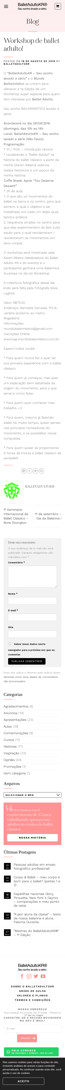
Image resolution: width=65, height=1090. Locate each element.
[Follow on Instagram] (29, 976)
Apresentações (15, 720)
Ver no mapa (35, 1015)
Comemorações (16, 733)
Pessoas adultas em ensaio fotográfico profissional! (34, 866)
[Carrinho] (58, 6)
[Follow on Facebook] (22, 976)
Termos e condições (33, 1000)
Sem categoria (15, 773)
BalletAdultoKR (17, 64)
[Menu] (6, 6)
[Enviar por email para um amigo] (41, 470)
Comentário (16, 562)
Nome (13, 593)
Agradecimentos (16, 706)
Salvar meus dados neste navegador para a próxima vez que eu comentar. (31, 649)
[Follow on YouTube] (43, 976)
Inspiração (11, 753)
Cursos (9, 740)
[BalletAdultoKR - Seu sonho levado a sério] (32, 6)
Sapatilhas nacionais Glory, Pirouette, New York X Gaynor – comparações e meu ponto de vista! (36, 899)
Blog (32, 22)
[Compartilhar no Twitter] (35, 470)
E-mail (13, 610)
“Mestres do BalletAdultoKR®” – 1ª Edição (36, 933)
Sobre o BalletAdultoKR (32, 986)
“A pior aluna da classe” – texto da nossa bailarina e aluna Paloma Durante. (37, 918)
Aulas (8, 726)
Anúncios (11, 713)
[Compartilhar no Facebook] (29, 470)
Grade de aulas (32, 990)
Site (10, 627)
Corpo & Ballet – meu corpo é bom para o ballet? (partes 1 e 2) (37, 881)
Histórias (10, 746)
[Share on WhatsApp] (23, 470)
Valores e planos (32, 995)
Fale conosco (32, 1051)
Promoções (12, 766)
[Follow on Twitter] (36, 976)
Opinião (9, 760)
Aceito (23, 1081)
